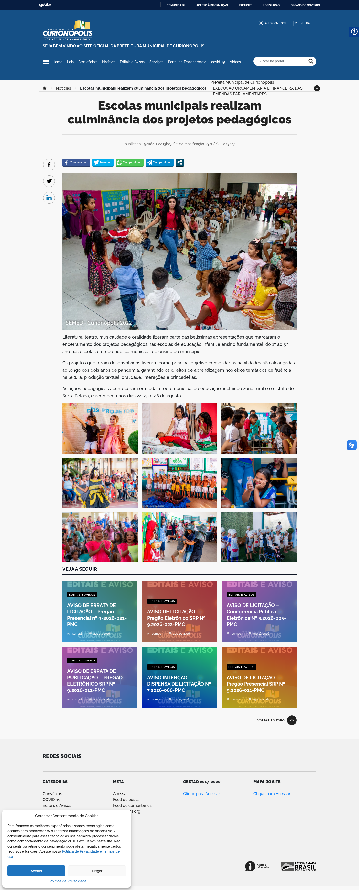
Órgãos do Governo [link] (305, 5)
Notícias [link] (108, 62)
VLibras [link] (306, 23)
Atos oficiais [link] (87, 62)
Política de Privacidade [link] (68, 881)
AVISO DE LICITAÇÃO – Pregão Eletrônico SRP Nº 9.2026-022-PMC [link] (176, 618)
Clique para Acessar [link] (201, 793)
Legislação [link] (271, 5)
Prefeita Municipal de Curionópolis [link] (242, 82)
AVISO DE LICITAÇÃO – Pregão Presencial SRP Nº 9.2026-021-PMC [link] (256, 684)
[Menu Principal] (46, 62)
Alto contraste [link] (276, 23)
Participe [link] (245, 5)
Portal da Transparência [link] (187, 62)
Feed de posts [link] (126, 799)
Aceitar (36, 871)
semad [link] (77, 633)
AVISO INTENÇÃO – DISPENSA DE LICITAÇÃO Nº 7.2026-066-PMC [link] (179, 684)
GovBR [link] (45, 5)
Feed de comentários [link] (132, 805)
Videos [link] (235, 62)
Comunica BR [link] (176, 5)
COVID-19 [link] (51, 799)
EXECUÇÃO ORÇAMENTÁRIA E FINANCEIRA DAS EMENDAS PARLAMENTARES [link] (258, 88)
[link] (45, 88)
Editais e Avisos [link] (132, 62)
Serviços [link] (156, 62)
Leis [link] (70, 62)
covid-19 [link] (218, 62)
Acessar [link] (120, 793)
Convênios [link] (52, 793)
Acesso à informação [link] (212, 5)
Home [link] (57, 62)
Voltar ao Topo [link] (271, 720)
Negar (97, 871)
